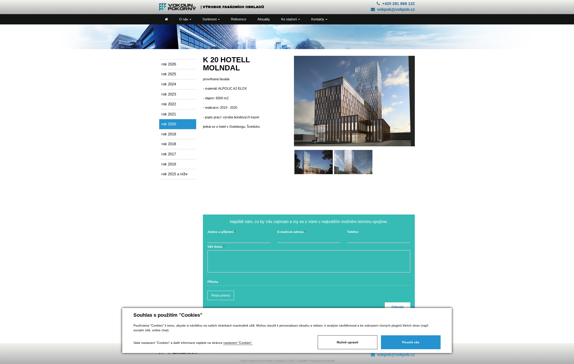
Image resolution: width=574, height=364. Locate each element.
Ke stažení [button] (289, 19)
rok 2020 (168, 124)
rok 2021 (168, 114)
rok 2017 (168, 154)
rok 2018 (168, 144)
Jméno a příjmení (220, 232)
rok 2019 (168, 134)
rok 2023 (168, 94)
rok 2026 (168, 64)
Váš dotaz (214, 246)
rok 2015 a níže (174, 174)
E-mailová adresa (290, 232)
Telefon (353, 232)
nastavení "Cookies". (238, 342)
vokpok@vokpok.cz (396, 9)
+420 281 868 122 (398, 3)
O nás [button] (184, 19)
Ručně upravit (347, 342)
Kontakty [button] (318, 19)
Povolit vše (410, 342)
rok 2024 (168, 84)
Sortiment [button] (209, 19)
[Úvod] (166, 19)
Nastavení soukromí (323, 360)
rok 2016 (168, 164)
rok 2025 (168, 74)
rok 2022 (168, 104)
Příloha (212, 282)
